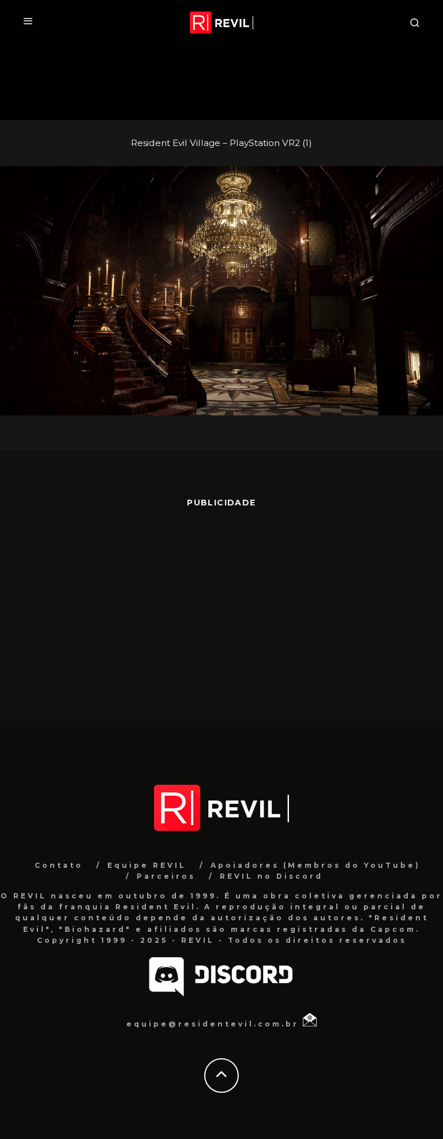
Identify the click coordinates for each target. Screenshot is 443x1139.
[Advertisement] (221, 611)
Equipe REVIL (146, 865)
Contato (59, 865)
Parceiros (166, 876)
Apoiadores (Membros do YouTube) (316, 865)
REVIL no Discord (271, 876)
